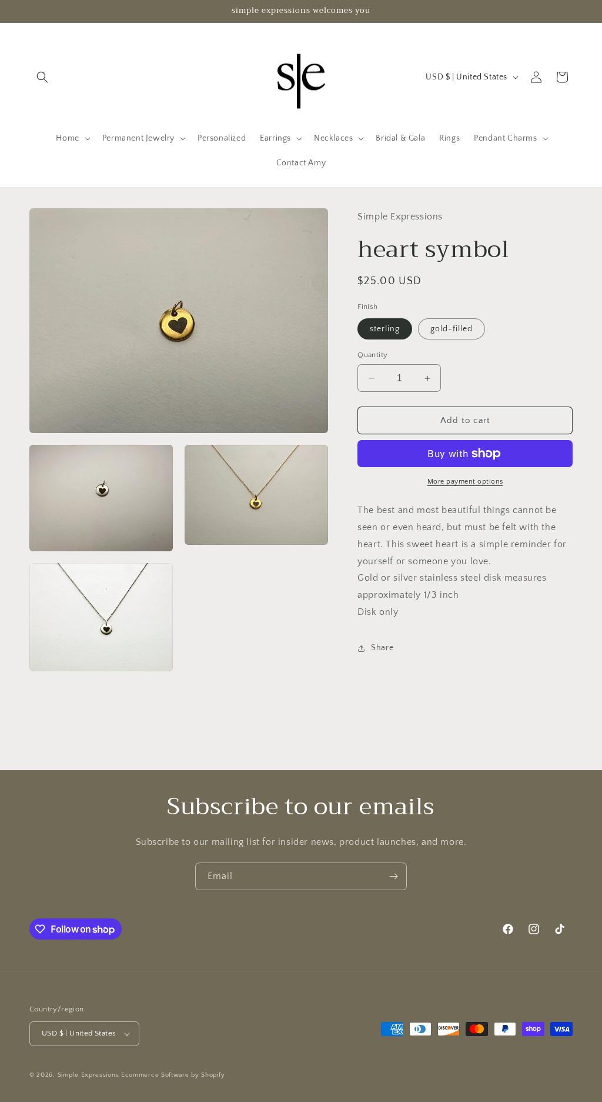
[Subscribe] (393, 876)
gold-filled (451, 329)
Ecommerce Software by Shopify (173, 1074)
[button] (42, 77)
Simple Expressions (88, 1074)
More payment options (465, 481)
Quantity (372, 355)
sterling (385, 329)
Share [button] (382, 647)
